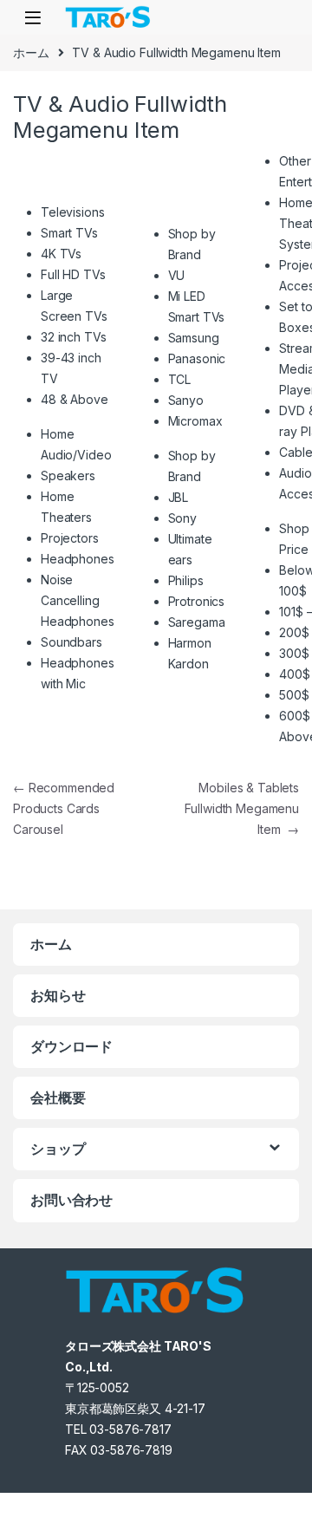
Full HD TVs (73, 274)
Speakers (68, 475)
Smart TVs (69, 232)
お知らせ (57, 995)
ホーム (31, 52)
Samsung (193, 337)
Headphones (77, 558)
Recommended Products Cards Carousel (63, 808)
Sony (182, 518)
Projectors (70, 538)
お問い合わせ (71, 1199)
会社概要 (57, 1097)
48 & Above (74, 399)
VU (176, 275)
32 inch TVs (73, 336)
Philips (186, 580)
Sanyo (186, 400)
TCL (180, 379)
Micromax (195, 421)
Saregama (196, 622)
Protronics (196, 601)
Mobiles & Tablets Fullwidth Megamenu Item (242, 808)
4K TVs (61, 253)
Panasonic (197, 358)
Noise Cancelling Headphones (77, 600)
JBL (178, 497)
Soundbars (71, 642)
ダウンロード (71, 1046)
